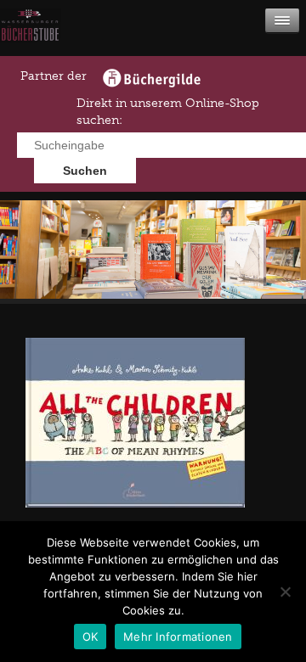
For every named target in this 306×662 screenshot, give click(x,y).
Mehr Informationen (178, 636)
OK (90, 636)
